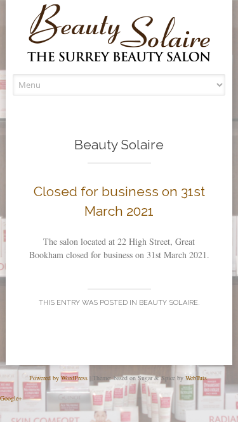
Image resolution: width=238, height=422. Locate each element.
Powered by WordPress (58, 377)
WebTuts (196, 377)
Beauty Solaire (168, 303)
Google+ (11, 398)
